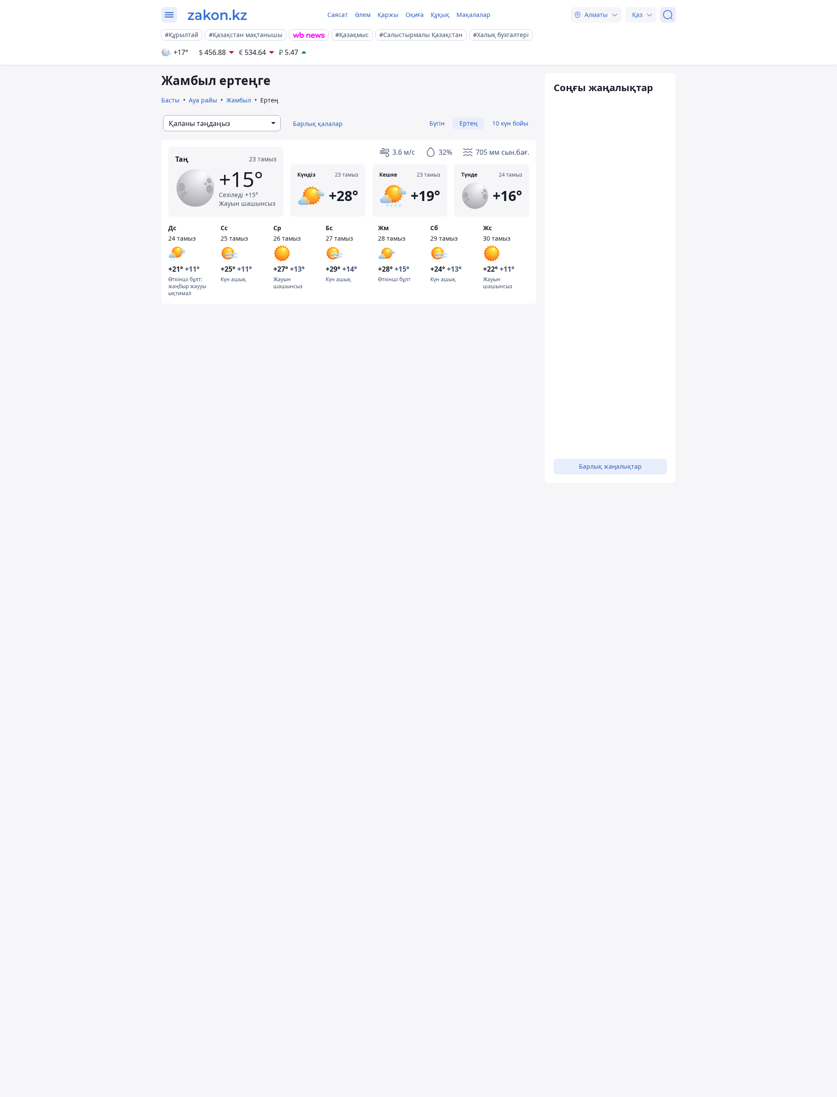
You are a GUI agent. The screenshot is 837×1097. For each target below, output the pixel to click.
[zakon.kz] (217, 15)
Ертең (468, 123)
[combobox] (222, 123)
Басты (170, 100)
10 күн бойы (510, 123)
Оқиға (414, 14)
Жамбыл (238, 100)
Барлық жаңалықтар (610, 466)
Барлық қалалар (318, 123)
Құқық (440, 14)
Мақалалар (473, 14)
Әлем (363, 14)
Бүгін (437, 123)
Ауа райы (203, 100)
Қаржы (388, 14)
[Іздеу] (668, 15)
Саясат (337, 14)
